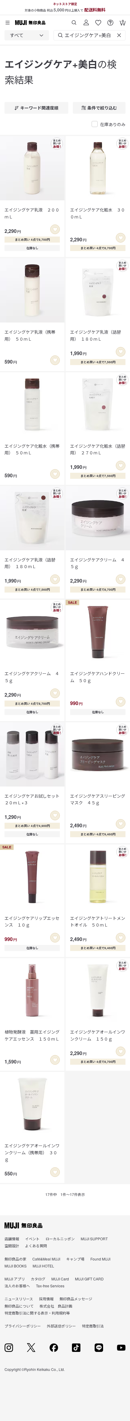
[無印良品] (23, 1225)
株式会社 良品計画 (56, 1305)
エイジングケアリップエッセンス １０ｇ (32, 921)
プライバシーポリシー (23, 1325)
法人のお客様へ (17, 1285)
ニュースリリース (19, 1298)
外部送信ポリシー (61, 1325)
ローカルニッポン (60, 1238)
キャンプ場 (75, 1258)
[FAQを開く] (110, 20)
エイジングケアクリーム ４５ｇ (97, 563)
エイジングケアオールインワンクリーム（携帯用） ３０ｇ (32, 1152)
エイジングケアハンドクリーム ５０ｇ (97, 676)
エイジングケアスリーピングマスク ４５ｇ (97, 799)
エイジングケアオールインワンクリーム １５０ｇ (97, 1035)
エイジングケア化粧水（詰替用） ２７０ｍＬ (97, 449)
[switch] (55, 229)
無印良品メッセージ (76, 1298)
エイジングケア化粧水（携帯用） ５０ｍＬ (32, 449)
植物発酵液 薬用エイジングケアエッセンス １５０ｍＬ (32, 1035)
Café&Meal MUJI (46, 1258)
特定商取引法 (93, 1325)
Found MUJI (100, 1258)
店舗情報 (12, 1238)
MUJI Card (60, 1278)
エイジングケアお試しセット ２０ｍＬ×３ (32, 799)
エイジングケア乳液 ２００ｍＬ (32, 213)
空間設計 (12, 1245)
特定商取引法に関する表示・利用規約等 (37, 1312)
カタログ (38, 1278)
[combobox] (27, 35)
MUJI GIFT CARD (89, 1278)
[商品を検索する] (74, 20)
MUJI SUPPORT (94, 1238)
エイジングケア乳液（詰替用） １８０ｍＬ (95, 335)
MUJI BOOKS (16, 1265)
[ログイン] (86, 20)
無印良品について (19, 1305)
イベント (32, 1238)
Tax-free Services (50, 1285)
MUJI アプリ (15, 1278)
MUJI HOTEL (43, 1265)
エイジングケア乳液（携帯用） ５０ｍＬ (30, 335)
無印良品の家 (15, 1258)
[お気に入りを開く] (98, 20)
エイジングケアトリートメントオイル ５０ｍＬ (97, 921)
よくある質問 (36, 1245)
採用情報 (46, 1298)
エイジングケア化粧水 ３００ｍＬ (97, 213)
